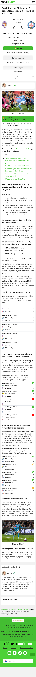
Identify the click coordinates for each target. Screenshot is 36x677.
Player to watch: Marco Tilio (15, 179)
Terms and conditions (26, 648)
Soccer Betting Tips (21, 609)
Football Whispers (7, 609)
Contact (5, 648)
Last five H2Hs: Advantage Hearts (17, 166)
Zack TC (10, 86)
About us (13, 648)
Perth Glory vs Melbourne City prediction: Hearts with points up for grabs (17, 160)
